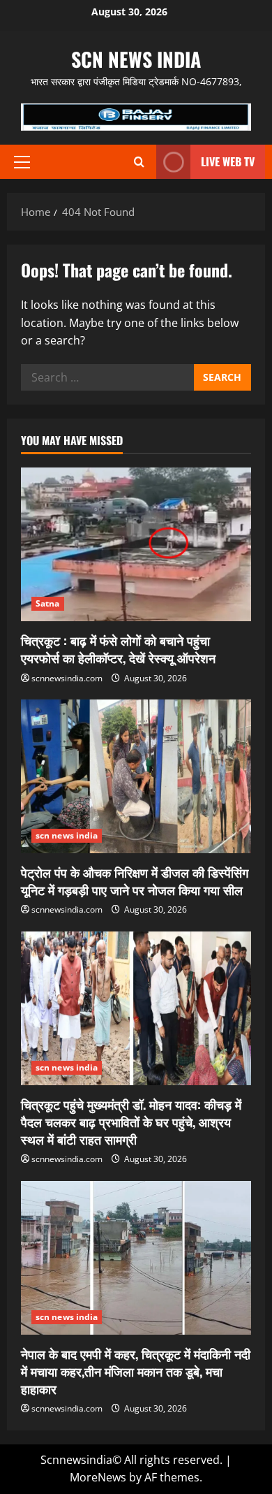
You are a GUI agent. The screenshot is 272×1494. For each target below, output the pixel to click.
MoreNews (98, 1477)
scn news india (136, 59)
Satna (48, 603)
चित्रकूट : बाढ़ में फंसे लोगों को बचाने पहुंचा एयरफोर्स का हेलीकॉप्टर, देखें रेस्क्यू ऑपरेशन (118, 649)
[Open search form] (139, 161)
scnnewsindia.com (67, 678)
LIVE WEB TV (228, 161)
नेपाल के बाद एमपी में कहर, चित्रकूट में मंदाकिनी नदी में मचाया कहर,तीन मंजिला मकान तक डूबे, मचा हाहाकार (135, 1371)
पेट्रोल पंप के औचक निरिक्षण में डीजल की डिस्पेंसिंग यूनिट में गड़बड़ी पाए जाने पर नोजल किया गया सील (134, 881)
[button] (22, 162)
